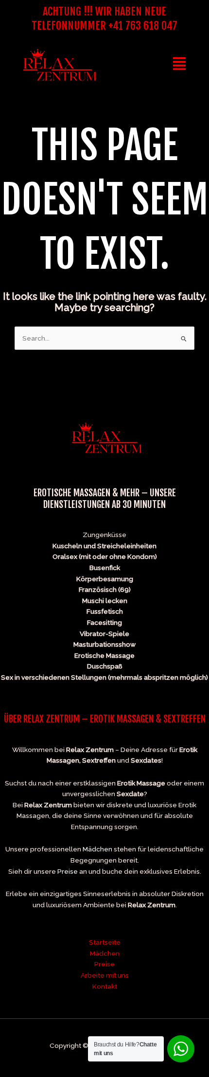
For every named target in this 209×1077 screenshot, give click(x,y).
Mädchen (97, 849)
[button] (179, 64)
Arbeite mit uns (105, 975)
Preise (67, 871)
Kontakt (104, 986)
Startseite (105, 942)
